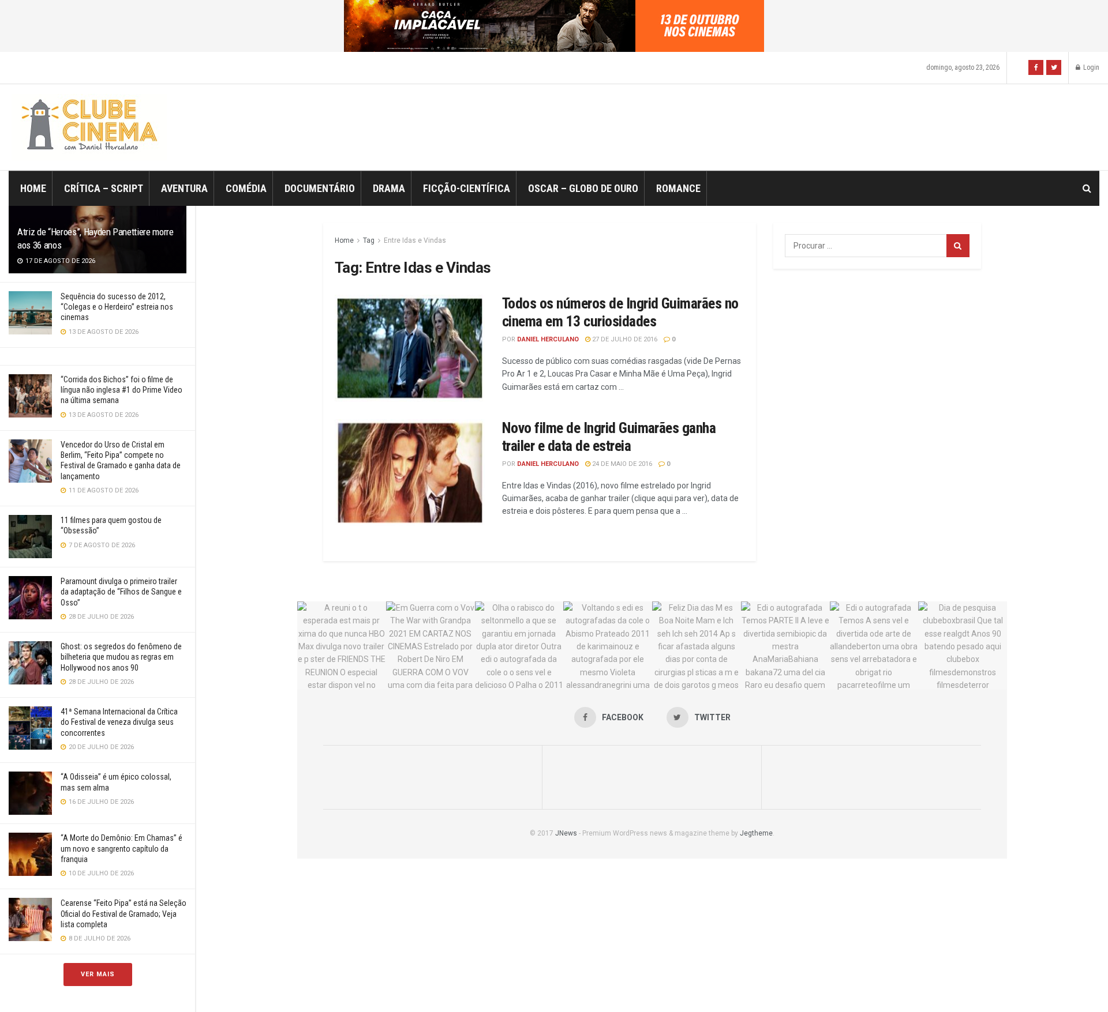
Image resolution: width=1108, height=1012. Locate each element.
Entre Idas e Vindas (415, 240)
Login (1090, 67)
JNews (566, 833)
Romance (678, 188)
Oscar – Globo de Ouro (583, 188)
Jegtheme (756, 833)
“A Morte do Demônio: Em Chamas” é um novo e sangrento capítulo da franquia (121, 848)
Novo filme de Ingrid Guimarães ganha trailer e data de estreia (609, 436)
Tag (369, 240)
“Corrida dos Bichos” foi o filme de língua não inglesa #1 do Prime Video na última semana (121, 390)
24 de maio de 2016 (621, 464)
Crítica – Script (103, 188)
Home (33, 188)
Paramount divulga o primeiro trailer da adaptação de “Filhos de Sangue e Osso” (121, 592)
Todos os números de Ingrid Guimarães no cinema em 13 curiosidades (620, 312)
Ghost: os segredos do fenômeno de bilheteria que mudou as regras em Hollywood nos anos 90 (121, 657)
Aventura (184, 188)
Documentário (320, 188)
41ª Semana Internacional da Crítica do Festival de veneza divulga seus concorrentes (119, 722)
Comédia (246, 188)
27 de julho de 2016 (623, 339)
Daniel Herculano (548, 339)
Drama (389, 188)
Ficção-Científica (466, 188)
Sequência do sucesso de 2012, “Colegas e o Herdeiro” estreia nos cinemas (117, 307)
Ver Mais (98, 974)
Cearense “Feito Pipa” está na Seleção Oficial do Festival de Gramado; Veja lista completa (123, 913)
